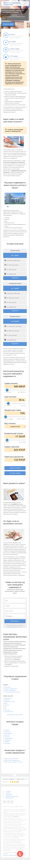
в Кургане (6, 735)
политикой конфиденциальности (15, 626)
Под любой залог (8, 711)
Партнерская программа (12, 796)
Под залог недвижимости (10, 688)
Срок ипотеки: (10, 396)
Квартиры (6, 700)
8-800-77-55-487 (8, 4)
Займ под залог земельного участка (13, 762)
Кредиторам (9, 794)
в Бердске (6, 741)
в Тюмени (6, 736)
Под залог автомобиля (10, 690)
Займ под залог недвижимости (12, 760)
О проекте (8, 791)
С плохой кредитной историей (12, 692)
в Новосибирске (8, 738)
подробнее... (16, 816)
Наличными (7, 687)
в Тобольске (7, 731)
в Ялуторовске (8, 733)
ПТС (5, 708)
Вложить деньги (10, 798)
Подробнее (15, 278)
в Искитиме (7, 743)
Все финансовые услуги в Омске (15, 714)
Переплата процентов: (14, 456)
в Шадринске (7, 740)
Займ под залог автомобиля (11, 758)
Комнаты (6, 705)
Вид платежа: (10, 423)
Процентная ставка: (12, 410)
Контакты (8, 793)
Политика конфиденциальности (11, 855)
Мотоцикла (7, 710)
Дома (5, 703)
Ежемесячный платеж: (13, 433)
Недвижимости (8, 698)
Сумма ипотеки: (11, 383)
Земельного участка (9, 701)
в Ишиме (6, 730)
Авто (5, 706)
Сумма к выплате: (12, 446)
